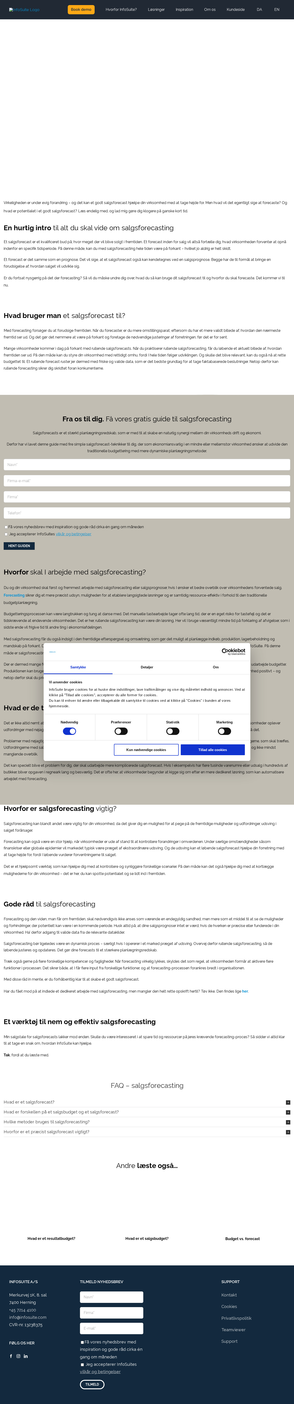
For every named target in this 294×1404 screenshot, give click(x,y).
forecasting (70, 278)
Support (229, 1341)
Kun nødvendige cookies (146, 750)
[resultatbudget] (51, 1184)
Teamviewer (233, 1329)
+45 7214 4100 (22, 1310)
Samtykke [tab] (78, 667)
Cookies (229, 1306)
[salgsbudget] (147, 1184)
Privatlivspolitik (236, 1318)
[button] (147, 1102)
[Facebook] (11, 1356)
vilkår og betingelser (73, 534)
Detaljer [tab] (147, 667)
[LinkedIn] (26, 1356)
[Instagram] (18, 1356)
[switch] (121, 731)
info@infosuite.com (27, 1317)
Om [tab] (216, 667)
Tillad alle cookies (212, 750)
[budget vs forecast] (242, 1184)
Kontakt (229, 1295)
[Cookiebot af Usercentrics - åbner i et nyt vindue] (225, 651)
